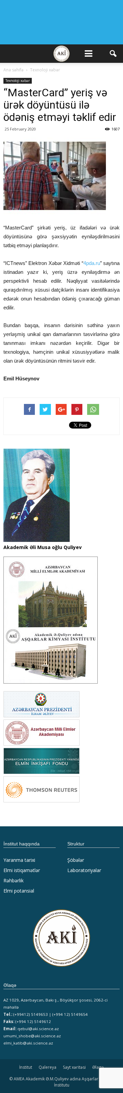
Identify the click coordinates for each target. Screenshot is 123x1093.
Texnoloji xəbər (17, 80)
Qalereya (47, 1067)
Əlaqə (98, 1067)
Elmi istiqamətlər (21, 870)
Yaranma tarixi (19, 860)
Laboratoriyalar (84, 870)
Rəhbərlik (13, 880)
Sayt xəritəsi (74, 1067)
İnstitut (25, 1067)
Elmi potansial (18, 890)
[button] (113, 53)
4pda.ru (91, 263)
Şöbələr (75, 860)
